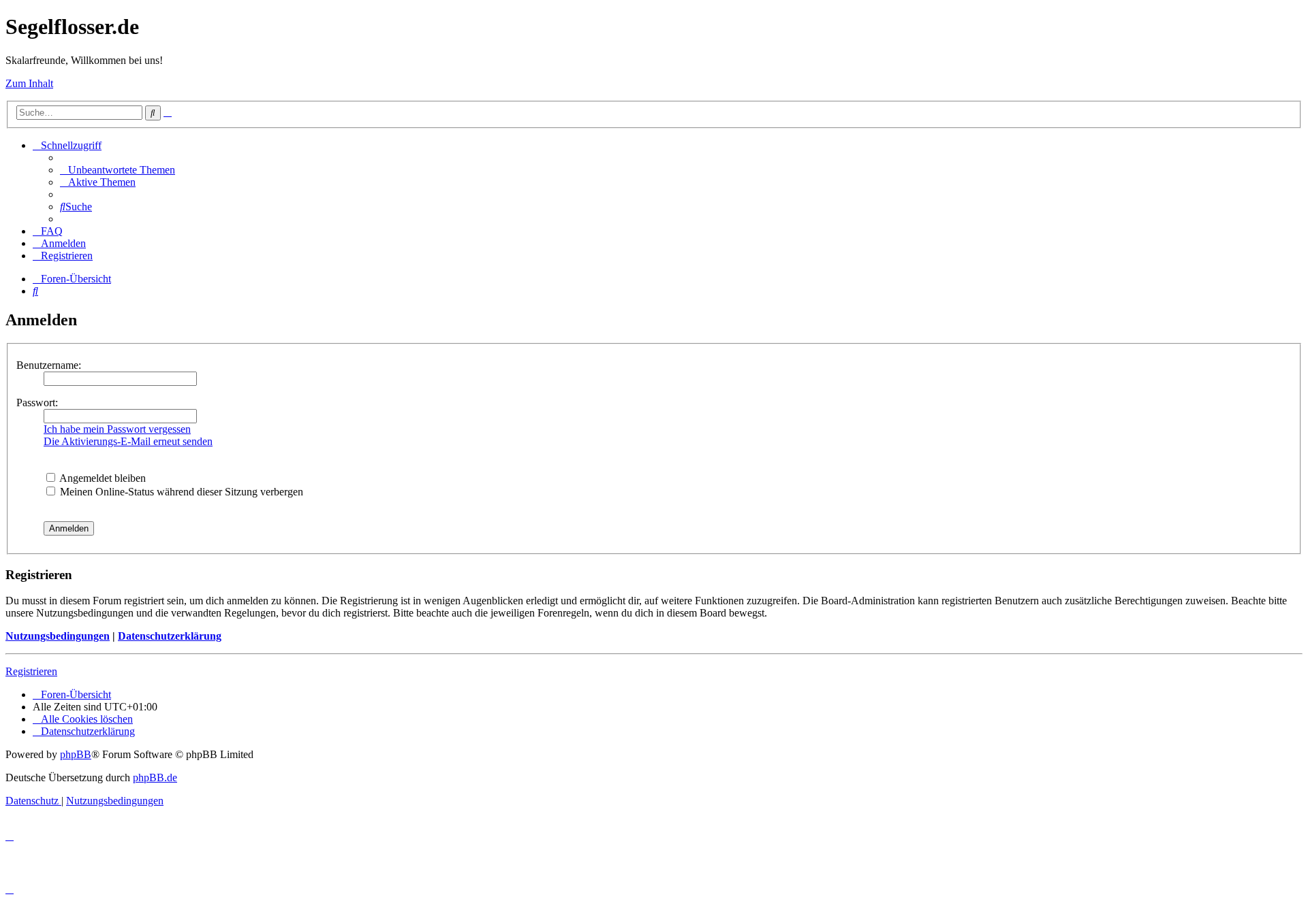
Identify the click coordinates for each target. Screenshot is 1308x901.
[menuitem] (117, 170)
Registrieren (31, 671)
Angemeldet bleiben (101, 478)
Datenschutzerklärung (169, 636)
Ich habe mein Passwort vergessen (117, 429)
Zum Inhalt (29, 83)
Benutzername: (48, 365)
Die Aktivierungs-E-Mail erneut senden (128, 441)
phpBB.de (155, 777)
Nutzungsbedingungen (57, 636)
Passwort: (37, 402)
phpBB (75, 754)
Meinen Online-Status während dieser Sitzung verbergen (180, 491)
